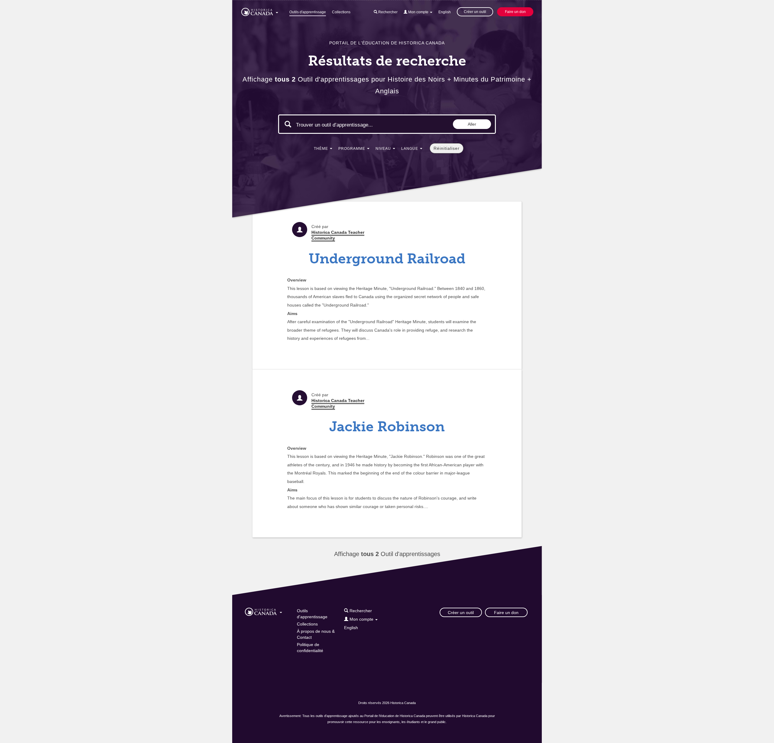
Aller (472, 124)
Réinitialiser (447, 148)
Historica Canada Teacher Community (337, 235)
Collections (341, 12)
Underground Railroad (387, 258)
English (444, 12)
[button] (260, 10)
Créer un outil (475, 12)
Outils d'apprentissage (307, 12)
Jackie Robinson (387, 426)
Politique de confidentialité (310, 647)
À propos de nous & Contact (316, 634)
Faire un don (515, 12)
